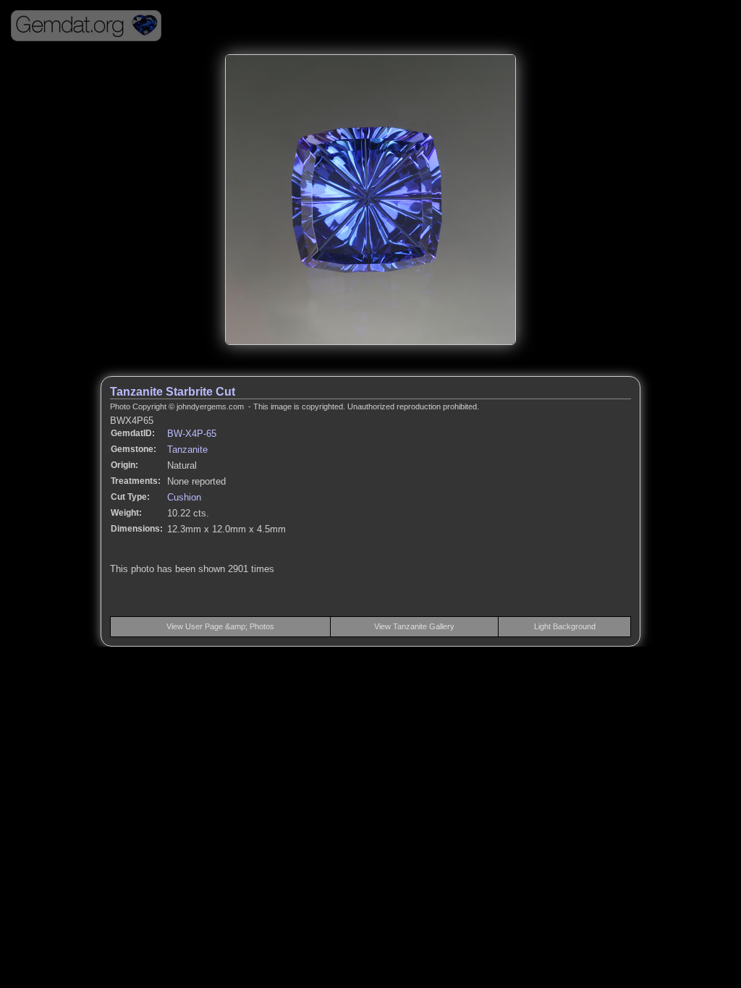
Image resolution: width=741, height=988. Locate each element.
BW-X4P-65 (191, 433)
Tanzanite (187, 449)
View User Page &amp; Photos (220, 626)
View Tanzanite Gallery (414, 626)
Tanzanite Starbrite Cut (172, 392)
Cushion (184, 497)
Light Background (565, 626)
